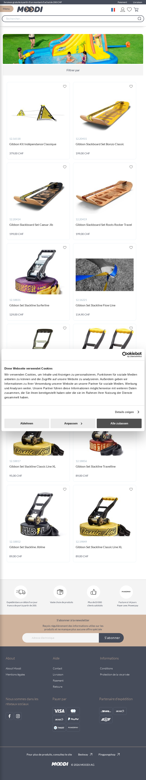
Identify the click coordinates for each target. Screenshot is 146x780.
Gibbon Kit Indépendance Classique (32, 144)
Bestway (83, 754)
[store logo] (30, 9)
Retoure (57, 686)
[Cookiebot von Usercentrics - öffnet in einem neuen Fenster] (125, 355)
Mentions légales (15, 674)
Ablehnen (26, 423)
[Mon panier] (137, 10)
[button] (114, 9)
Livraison (137, 2)
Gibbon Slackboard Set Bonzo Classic (100, 144)
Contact (57, 668)
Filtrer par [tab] (73, 70)
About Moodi (13, 668)
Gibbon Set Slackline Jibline (27, 547)
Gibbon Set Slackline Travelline (96, 466)
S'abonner (112, 638)
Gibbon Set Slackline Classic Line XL (32, 466)
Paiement (122, 2)
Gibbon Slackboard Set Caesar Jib (31, 224)
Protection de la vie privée (114, 674)
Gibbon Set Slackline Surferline (29, 305)
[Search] (139, 17)
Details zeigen (124, 412)
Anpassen (71, 423)
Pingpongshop (106, 754)
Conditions (106, 668)
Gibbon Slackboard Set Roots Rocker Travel (104, 224)
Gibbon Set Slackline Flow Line (95, 305)
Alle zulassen (119, 423)
